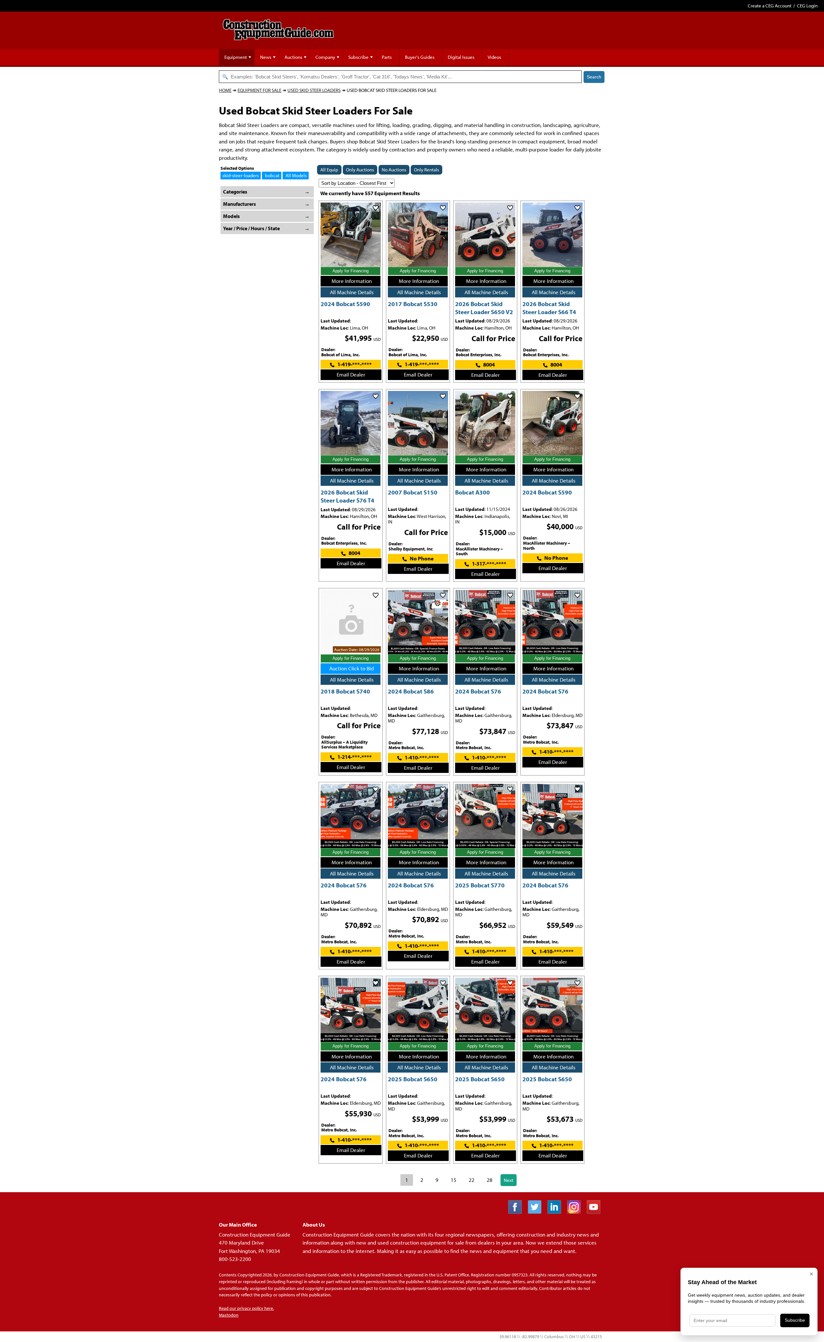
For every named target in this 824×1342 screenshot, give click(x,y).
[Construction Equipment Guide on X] (537, 1211)
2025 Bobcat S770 (480, 885)
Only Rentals (426, 170)
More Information (352, 280)
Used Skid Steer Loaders (314, 90)
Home (225, 90)
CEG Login (807, 6)
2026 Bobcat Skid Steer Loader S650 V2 (484, 308)
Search (594, 76)
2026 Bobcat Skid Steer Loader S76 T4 (347, 496)
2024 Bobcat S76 (478, 691)
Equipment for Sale (259, 90)
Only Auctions (360, 170)
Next (508, 1180)
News (265, 57)
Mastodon (229, 1315)
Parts (387, 57)
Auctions (293, 57)
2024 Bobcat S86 (411, 691)
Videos (494, 57)
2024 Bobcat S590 (345, 304)
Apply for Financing (350, 270)
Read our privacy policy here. (246, 1308)
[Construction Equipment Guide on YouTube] (596, 1211)
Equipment (235, 57)
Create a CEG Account (769, 6)
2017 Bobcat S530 (412, 304)
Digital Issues (461, 57)
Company (325, 57)
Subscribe (358, 57)
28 (489, 1179)
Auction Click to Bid (351, 668)
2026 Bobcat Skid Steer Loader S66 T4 (549, 308)
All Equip (329, 170)
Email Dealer (351, 374)
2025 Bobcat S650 (412, 1079)
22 (471, 1179)
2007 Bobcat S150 (412, 492)
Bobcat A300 (472, 492)
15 (453, 1179)
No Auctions (394, 170)
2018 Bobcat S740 (345, 691)
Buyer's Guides (420, 57)
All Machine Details (352, 292)
